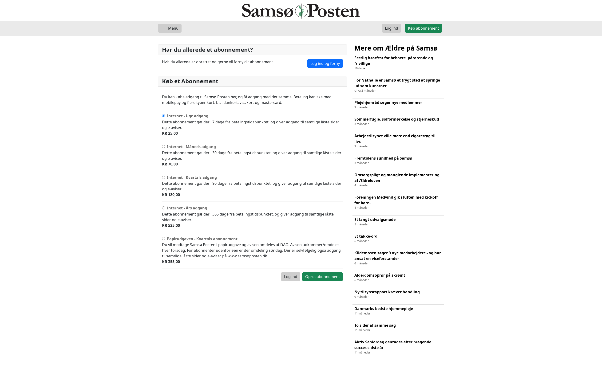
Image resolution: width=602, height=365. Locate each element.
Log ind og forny (325, 63)
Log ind (290, 276)
